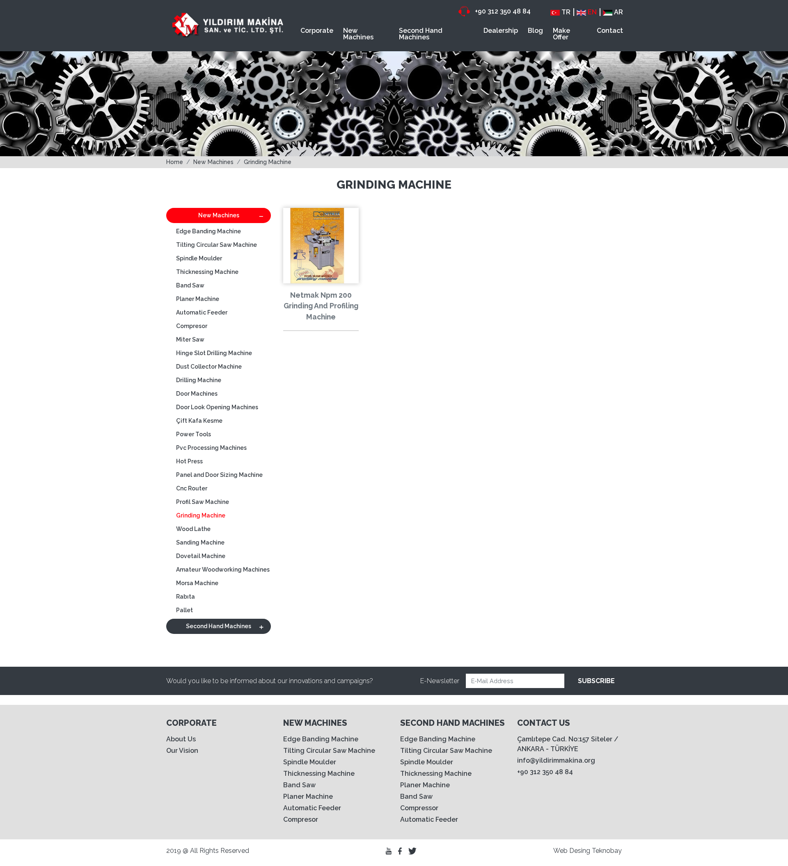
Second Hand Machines (420, 34)
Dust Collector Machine (209, 366)
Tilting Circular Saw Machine (216, 245)
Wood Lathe (193, 529)
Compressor (419, 808)
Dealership (500, 30)
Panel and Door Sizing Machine (219, 475)
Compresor (191, 326)
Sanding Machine (200, 542)
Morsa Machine (197, 583)
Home (174, 162)
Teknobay (607, 851)
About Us (181, 739)
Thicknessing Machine (207, 272)
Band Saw (190, 285)
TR (565, 12)
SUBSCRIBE (596, 681)
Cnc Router (191, 488)
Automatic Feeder (201, 312)
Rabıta (185, 596)
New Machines (358, 34)
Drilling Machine (198, 380)
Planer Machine (197, 299)
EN (591, 12)
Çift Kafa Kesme (199, 420)
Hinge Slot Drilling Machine (214, 353)
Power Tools (193, 434)
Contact (610, 30)
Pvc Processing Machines (211, 447)
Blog (535, 30)
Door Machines (197, 393)
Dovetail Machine (200, 556)
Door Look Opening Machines (217, 407)
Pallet (184, 610)
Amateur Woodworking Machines (223, 569)
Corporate (316, 30)
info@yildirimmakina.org (556, 760)
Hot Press (189, 461)
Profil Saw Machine (202, 502)
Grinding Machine (267, 162)
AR (617, 12)
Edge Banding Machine (208, 231)
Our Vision (182, 750)
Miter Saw (190, 339)
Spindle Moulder (199, 258)
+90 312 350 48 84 (502, 11)
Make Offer (561, 34)
